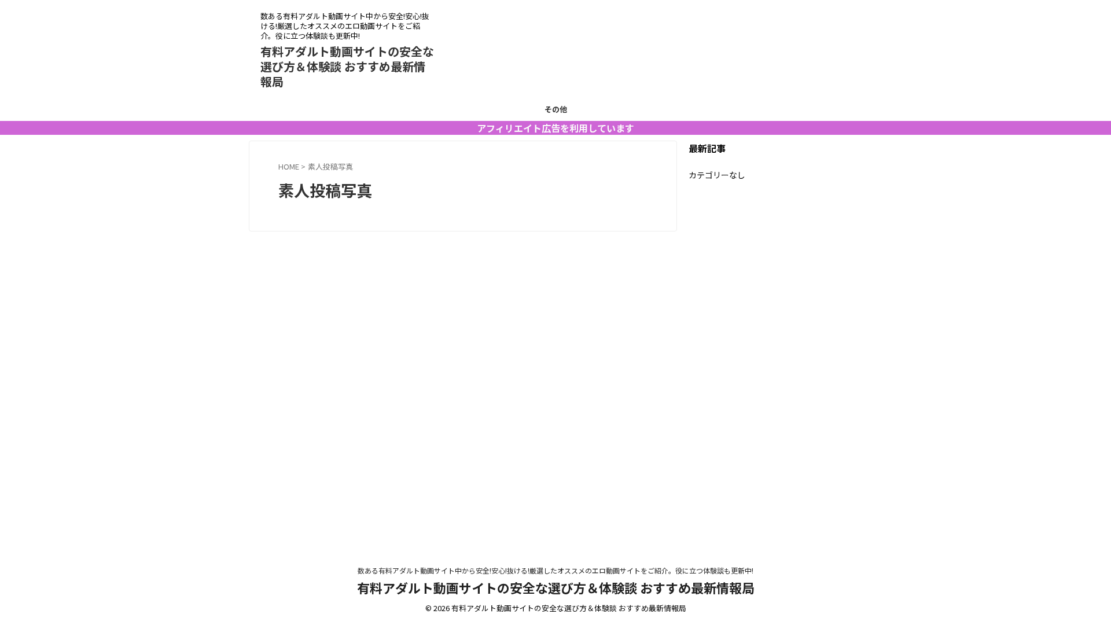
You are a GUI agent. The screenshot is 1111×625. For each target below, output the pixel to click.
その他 (556, 109)
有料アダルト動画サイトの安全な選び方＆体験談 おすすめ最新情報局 (347, 66)
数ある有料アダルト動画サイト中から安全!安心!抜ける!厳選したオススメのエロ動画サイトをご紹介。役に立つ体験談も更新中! (555, 570)
